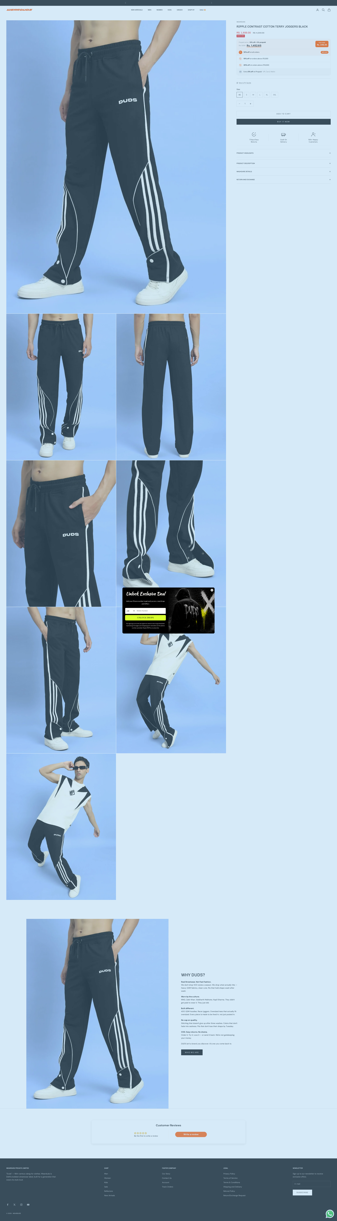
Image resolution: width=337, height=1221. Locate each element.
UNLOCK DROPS (145, 617)
